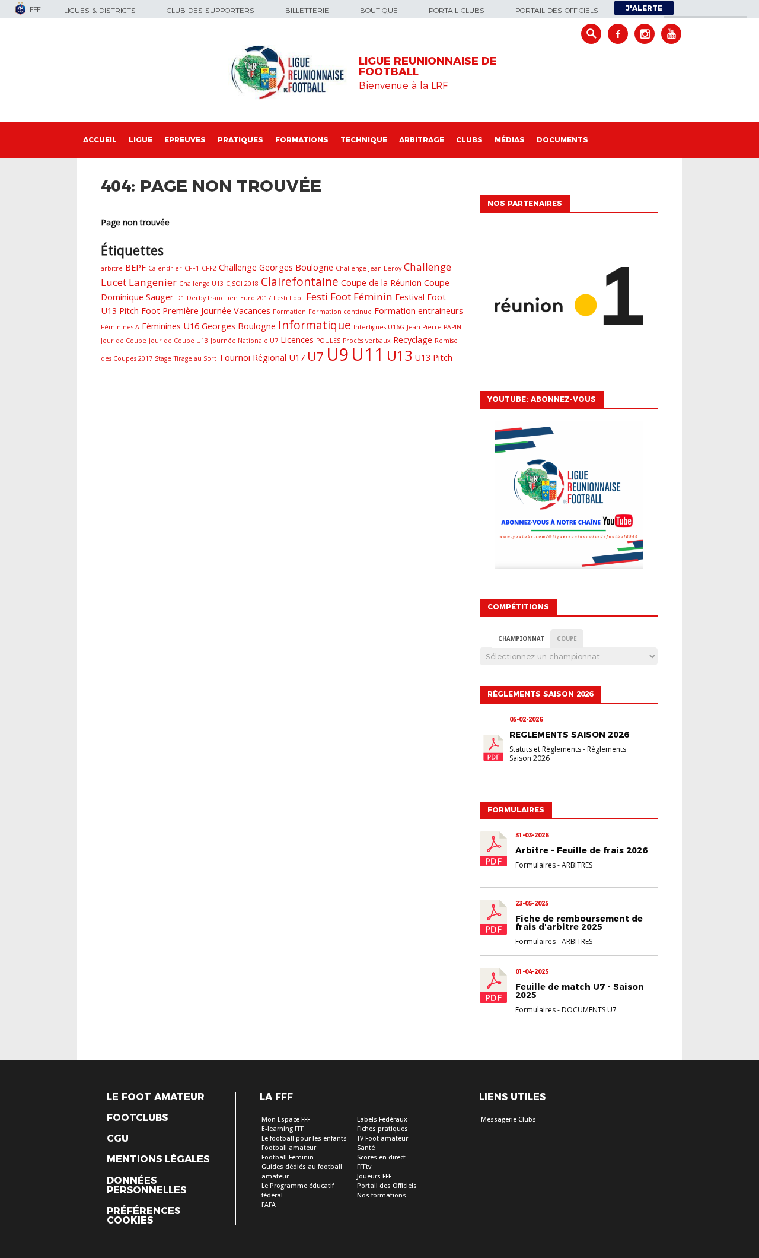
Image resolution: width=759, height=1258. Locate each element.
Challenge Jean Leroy (368, 268)
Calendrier (165, 268)
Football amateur (288, 1148)
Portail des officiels (556, 10)
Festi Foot (288, 298)
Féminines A (120, 327)
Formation (289, 311)
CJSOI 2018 (242, 283)
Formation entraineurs (418, 310)
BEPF (135, 267)
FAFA (268, 1205)
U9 (337, 354)
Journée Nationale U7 (244, 340)
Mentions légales (158, 1159)
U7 (315, 356)
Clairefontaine (300, 282)
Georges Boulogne (239, 326)
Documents (562, 139)
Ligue (140, 139)
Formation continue (340, 311)
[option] (569, 299)
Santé (366, 1148)
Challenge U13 (201, 283)
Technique (363, 139)
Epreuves (185, 139)
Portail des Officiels (387, 1186)
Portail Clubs (456, 10)
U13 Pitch (433, 357)
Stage (163, 358)
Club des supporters (210, 10)
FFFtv (364, 1167)
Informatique (314, 325)
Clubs (469, 139)
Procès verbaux (367, 340)
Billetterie (307, 10)
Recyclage (412, 339)
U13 (399, 355)
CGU (118, 1138)
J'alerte (644, 8)
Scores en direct (381, 1157)
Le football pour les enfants (304, 1138)
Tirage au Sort (195, 358)
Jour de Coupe (123, 340)
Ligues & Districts (100, 10)
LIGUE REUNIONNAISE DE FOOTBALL (428, 66)
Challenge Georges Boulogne (276, 267)
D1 (180, 298)
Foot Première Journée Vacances (205, 310)
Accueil (100, 139)
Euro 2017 (255, 298)
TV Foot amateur (382, 1138)
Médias (510, 139)
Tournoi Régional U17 (262, 357)
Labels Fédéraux (382, 1119)
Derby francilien (212, 298)
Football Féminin (287, 1157)
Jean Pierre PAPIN (434, 327)
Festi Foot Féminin (349, 296)
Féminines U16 (170, 326)
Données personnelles (146, 1185)
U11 (367, 354)
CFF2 (209, 268)
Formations (302, 139)
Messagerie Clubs (508, 1119)
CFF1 (191, 268)
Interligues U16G (378, 327)
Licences (297, 339)
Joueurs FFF (374, 1176)
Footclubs (137, 1118)
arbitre (112, 268)
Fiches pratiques (382, 1129)
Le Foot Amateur (156, 1097)
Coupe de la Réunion (381, 282)
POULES (328, 340)
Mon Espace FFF (285, 1119)
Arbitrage (421, 139)
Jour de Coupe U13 (178, 340)
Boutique (379, 10)
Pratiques (240, 139)
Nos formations (381, 1195)
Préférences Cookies (143, 1215)
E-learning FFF (282, 1129)
